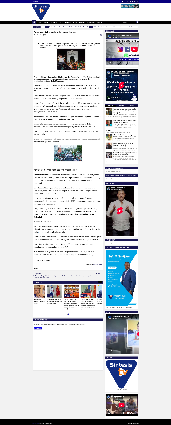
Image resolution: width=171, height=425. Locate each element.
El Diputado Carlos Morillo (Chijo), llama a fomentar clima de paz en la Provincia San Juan (93, 302)
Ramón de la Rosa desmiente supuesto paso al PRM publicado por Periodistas (124, 121)
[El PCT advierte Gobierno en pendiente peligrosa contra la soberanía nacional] (42, 291)
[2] (68, 314)
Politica (61, 22)
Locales (40, 22)
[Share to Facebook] (44, 286)
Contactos (35, 1)
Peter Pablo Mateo (97, 264)
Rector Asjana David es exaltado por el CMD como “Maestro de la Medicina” (63, 26)
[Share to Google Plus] (48, 286)
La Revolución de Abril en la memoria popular (124, 135)
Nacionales (46, 22)
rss (130, 1)
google (127, 1)
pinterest (137, 1)
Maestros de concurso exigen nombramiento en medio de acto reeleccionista (125, 154)
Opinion (75, 22)
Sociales (99, 22)
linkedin (132, 1)
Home (34, 22)
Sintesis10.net (35, 423)
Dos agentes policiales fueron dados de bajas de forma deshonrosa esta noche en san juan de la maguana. (124, 111)
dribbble (135, 1)
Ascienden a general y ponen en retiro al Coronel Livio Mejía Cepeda (123, 144)
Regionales (54, 22)
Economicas (68, 22)
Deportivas (82, 22)
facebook (125, 1)
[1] (67, 314)
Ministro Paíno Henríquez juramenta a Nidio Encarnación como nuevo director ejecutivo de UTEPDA (113, 26)
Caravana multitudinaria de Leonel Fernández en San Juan (55, 32)
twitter (122, 1)
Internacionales (91, 22)
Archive (132, 105)
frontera (41, 232)
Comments (121, 105)
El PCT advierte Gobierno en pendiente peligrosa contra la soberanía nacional (41, 302)
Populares (110, 105)
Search (137, 22)
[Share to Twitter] (46, 286)
